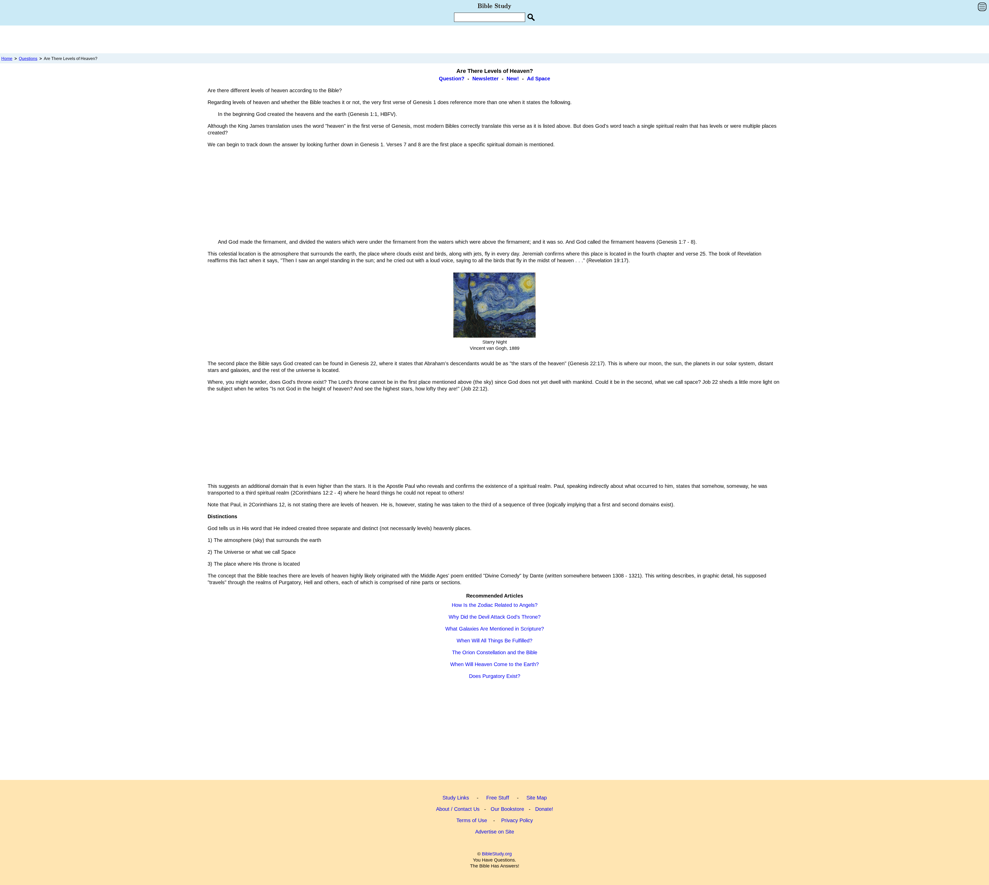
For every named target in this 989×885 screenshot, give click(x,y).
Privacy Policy (517, 820)
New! (513, 78)
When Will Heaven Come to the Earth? (494, 664)
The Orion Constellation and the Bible (494, 652)
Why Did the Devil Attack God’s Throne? (495, 617)
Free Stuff (497, 798)
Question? (451, 78)
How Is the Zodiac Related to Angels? (495, 605)
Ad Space (538, 78)
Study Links (455, 798)
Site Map (536, 798)
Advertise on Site (494, 832)
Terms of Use (471, 820)
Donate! (544, 809)
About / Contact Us (458, 809)
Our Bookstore (507, 809)
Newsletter (485, 78)
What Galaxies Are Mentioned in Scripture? (494, 629)
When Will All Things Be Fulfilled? (494, 640)
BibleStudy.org (497, 853)
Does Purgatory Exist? (494, 676)
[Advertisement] (494, 39)
